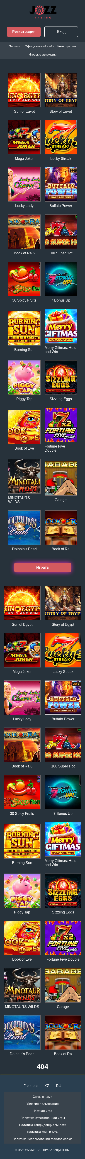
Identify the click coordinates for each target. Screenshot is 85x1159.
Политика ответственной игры (42, 1118)
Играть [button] (42, 567)
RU (58, 1086)
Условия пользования (43, 1103)
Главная (31, 1086)
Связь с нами (42, 1096)
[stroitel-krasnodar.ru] (43, 17)
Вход (61, 32)
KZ (46, 1086)
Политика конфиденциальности (42, 1125)
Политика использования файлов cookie (42, 1139)
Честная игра (42, 1111)
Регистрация (23, 32)
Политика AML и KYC (42, 1132)
